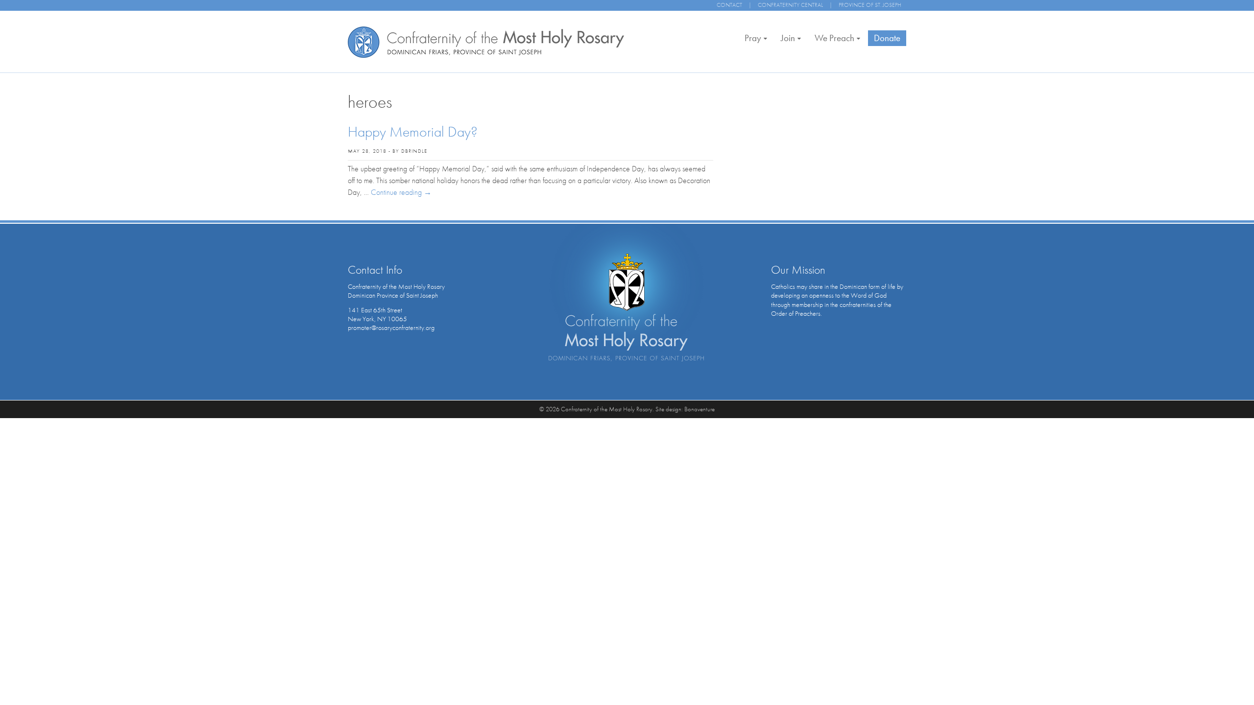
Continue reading (401, 192)
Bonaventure (699, 409)
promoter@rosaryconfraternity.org (391, 327)
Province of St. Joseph (870, 5)
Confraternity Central (790, 5)
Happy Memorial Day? (413, 131)
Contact (729, 5)
